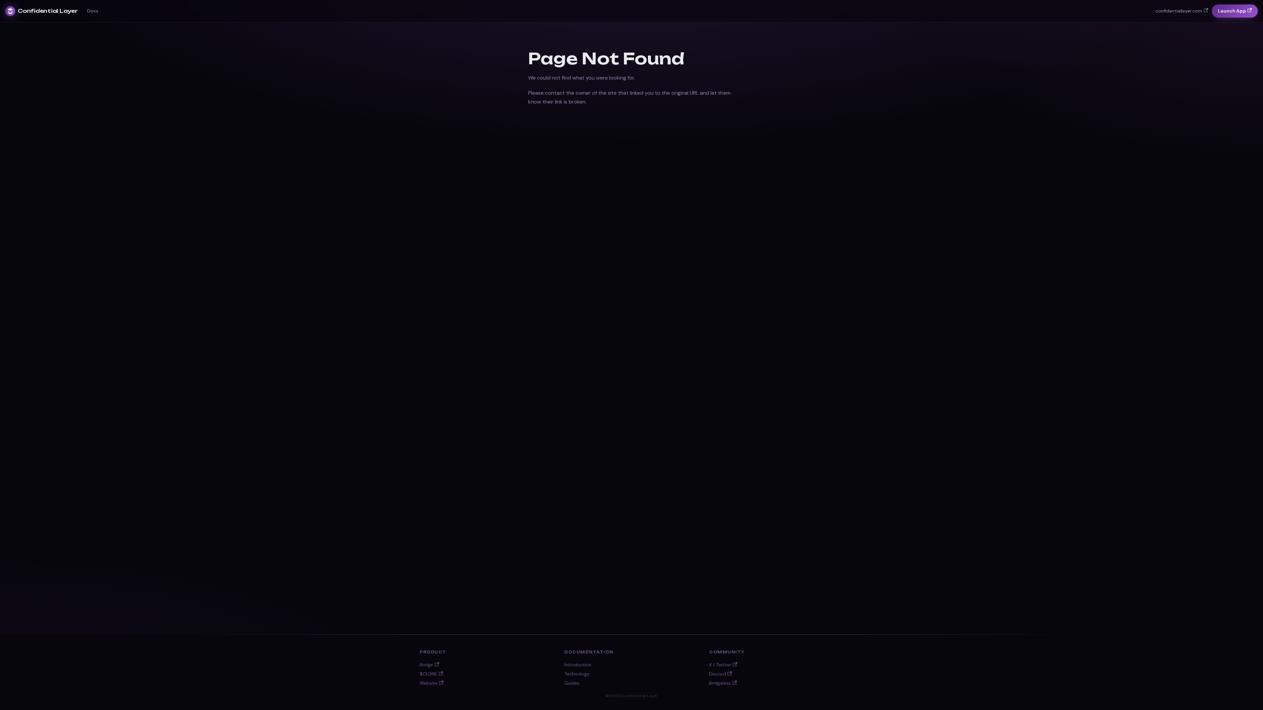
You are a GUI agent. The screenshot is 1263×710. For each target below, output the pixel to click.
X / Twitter (720, 665)
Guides (572, 683)
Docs (92, 11)
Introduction (577, 665)
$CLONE (428, 674)
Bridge (426, 665)
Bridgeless (720, 683)
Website (428, 683)
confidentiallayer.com (1178, 11)
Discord (717, 674)
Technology (576, 674)
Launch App (1232, 11)
